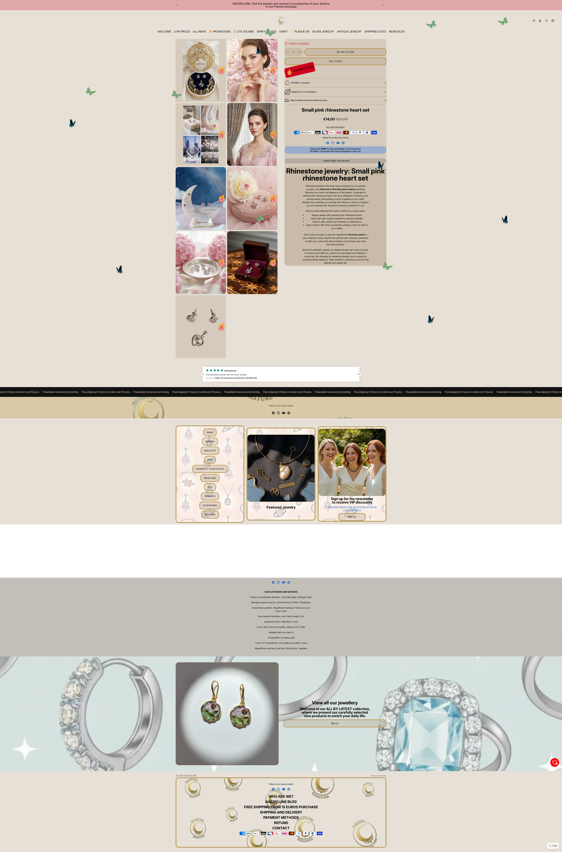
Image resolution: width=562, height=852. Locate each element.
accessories (210, 505)
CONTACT (281, 828)
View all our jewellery (335, 703)
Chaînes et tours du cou (210, 469)
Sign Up (352, 517)
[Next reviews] (359, 374)
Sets (210, 487)
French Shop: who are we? (336, 161)
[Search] (534, 20)
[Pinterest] (343, 143)
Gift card (210, 514)
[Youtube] (338, 143)
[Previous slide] (176, 5)
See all (335, 723)
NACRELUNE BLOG (281, 802)
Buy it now (335, 61)
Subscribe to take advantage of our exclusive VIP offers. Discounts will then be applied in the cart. (335, 149)
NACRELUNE (190, 775)
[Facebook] (327, 143)
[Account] (540, 20)
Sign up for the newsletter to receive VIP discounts (352, 500)
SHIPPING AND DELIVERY (281, 812)
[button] (281, 374)
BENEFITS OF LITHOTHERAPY (304, 92)
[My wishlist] (546, 20)
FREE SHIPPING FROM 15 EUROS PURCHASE (281, 807)
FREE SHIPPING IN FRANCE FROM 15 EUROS (308, 100)
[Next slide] (383, 5)
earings (209, 441)
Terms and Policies (378, 776)
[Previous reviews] (203, 374)
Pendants (210, 496)
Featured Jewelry (281, 507)
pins (210, 459)
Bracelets (210, 450)
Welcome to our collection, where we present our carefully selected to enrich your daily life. (335, 712)
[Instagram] (333, 143)
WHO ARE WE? (281, 796)
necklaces (210, 478)
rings (210, 432)
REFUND (281, 823)
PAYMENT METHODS (281, 817)
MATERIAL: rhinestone (300, 83)
